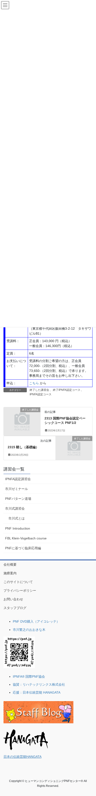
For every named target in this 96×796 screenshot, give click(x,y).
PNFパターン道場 (18, 499)
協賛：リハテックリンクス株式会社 (39, 684)
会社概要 (10, 564)
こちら (34, 383)
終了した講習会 (39, 390)
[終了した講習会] (22, 418)
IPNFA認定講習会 (18, 479)
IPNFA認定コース (40, 394)
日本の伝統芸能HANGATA (22, 757)
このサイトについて (18, 582)
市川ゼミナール (16, 489)
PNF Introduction (17, 528)
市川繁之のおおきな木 (29, 630)
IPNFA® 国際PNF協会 (29, 676)
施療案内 (10, 573)
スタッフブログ (14, 608)
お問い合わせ (13, 599)
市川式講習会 (15, 508)
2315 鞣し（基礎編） (23, 447)
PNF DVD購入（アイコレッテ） (36, 621)
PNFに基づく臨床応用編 (23, 548)
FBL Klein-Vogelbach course (26, 538)
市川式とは (16, 518)
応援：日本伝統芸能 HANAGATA (36, 692)
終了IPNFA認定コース (66, 390)
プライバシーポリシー (19, 590)
